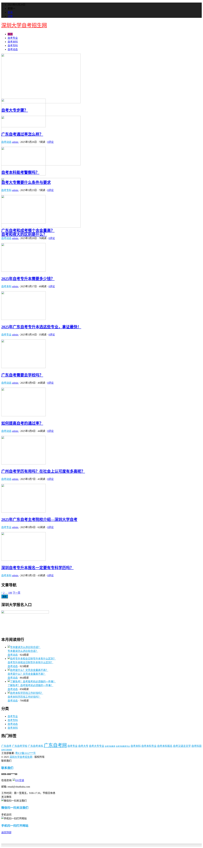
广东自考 (6, 746)
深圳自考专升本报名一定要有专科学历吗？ (37, 568)
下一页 (16, 592)
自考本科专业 (149, 746)
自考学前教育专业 (123, 746)
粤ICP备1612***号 (25, 753)
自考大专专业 (96, 746)
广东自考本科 (35, 746)
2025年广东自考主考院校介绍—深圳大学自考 (39, 519)
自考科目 (196, 746)
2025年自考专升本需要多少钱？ (28, 279)
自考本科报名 (164, 746)
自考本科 (13, 41)
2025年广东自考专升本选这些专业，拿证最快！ (41, 327)
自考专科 (13, 45)
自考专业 (13, 38)
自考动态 (13, 49)
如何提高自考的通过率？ (22, 423)
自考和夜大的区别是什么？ (24, 234)
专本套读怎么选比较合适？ (23, 651)
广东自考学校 (19, 746)
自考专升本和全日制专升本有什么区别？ (30, 662)
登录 (10, 12)
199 (10, 592)
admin (15, 142)
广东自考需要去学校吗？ (22, 375)
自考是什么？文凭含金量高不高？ (27, 674)
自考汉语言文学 (182, 746)
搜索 (5, 596)
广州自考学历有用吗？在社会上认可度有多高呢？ (43, 471)
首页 (10, 34)
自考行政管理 (6, 750)
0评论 (50, 142)
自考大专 (83, 746)
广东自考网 (55, 745)
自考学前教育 (110, 746)
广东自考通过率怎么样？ (22, 134)
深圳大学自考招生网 (24, 25)
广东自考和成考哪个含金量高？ (28, 230)
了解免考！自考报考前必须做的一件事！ (30, 685)
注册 (10, 16)
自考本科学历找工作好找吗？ (24, 696)
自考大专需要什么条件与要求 (26, 182)
